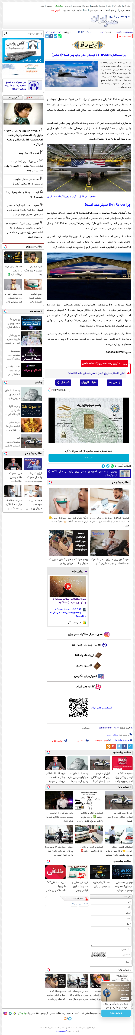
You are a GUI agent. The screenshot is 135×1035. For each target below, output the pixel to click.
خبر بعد (113, 382)
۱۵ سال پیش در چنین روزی (86, 645)
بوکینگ (74, 903)
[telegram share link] (55, 36)
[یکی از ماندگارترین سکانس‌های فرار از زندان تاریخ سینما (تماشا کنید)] (68, 586)
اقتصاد (42, 6)
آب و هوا (86, 6)
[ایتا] (108, 746)
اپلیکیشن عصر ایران (101, 708)
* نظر (128, 924)
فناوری (119, 32)
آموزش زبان (55, 10)
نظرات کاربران (89, 382)
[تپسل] (50, 390)
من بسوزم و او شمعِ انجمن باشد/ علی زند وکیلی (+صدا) (15, 85)
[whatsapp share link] (60, 36)
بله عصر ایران (54, 197)
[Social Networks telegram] (103, 466)
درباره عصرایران (97, 1013)
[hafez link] (88, 45)
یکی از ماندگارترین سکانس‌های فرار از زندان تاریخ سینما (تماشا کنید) (69, 600)
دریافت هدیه (116, 1013)
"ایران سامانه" (61, 1031)
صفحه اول (126, 6)
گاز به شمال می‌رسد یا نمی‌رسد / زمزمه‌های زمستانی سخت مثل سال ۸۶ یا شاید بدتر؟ (68, 612)
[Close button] (129, 979)
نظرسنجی (94, 6)
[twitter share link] (47, 36)
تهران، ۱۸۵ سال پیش (28, 153)
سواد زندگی (59, 6)
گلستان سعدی (84, 666)
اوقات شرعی (77, 6)
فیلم (73, 10)
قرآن (85, 10)
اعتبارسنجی (83, 903)
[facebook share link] (51, 36)
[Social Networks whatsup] (112, 466)
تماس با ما (117, 6)
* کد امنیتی (126, 949)
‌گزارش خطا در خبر (124, 36)
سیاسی (50, 6)
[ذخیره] (83, 32)
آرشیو (109, 6)
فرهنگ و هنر (104, 10)
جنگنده (116, 735)
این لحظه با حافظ (84, 655)
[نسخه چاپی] (78, 32)
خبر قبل (65, 382)
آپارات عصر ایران (85, 687)
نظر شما (127, 897)
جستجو (102, 6)
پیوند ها (67, 6)
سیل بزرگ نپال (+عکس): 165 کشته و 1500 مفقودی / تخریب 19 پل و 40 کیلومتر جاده (23, 166)
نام (129, 901)
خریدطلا (89, 458)
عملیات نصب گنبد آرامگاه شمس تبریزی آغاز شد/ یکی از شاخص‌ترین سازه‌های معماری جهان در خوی (25, 210)
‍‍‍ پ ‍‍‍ (90, 32)
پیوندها (62, 1013)
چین (109, 735)
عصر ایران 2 (66, 10)
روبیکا (66, 197)
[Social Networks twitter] (108, 466)
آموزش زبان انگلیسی (85, 676)
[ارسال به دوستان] (80, 32)
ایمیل (128, 913)
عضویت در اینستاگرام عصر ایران (85, 634)
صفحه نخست (128, 32)
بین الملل (114, 10)
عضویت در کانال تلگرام (84, 197)
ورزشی (121, 10)
